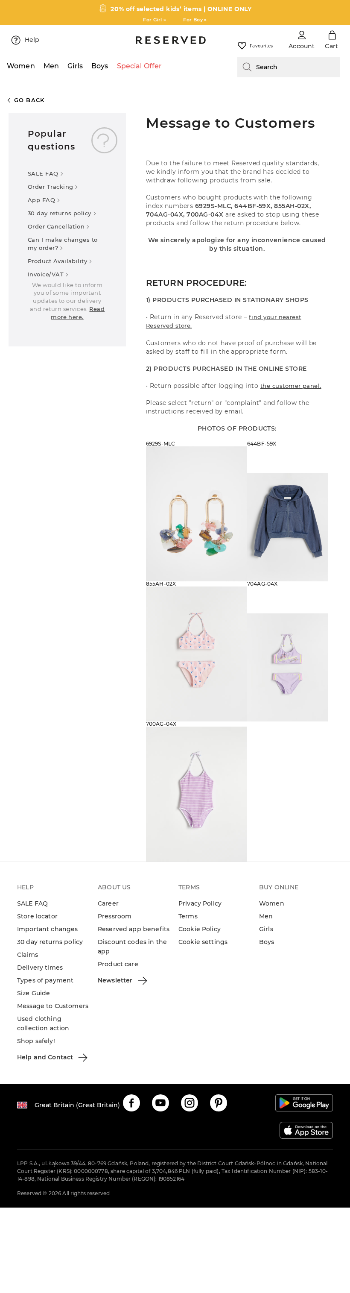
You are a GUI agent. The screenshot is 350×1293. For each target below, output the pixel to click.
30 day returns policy (59, 213)
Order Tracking (50, 186)
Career (108, 903)
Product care (118, 964)
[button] (131, 1102)
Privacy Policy (200, 903)
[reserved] (171, 40)
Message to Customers (52, 1006)
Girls (266, 929)
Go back (29, 100)
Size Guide (33, 993)
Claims (27, 955)
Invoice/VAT (46, 274)
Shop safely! (36, 1041)
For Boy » (195, 20)
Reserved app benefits (133, 929)
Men (266, 916)
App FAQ (41, 199)
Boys (266, 942)
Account (302, 46)
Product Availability (57, 261)
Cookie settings (203, 942)
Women (271, 903)
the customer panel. (290, 385)
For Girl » (154, 20)
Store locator (37, 916)
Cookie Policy (199, 929)
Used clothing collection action (43, 1023)
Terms (188, 916)
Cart (331, 46)
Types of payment (45, 980)
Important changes (47, 929)
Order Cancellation (56, 226)
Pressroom (114, 916)
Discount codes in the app (132, 946)
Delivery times (40, 967)
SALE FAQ (43, 173)
